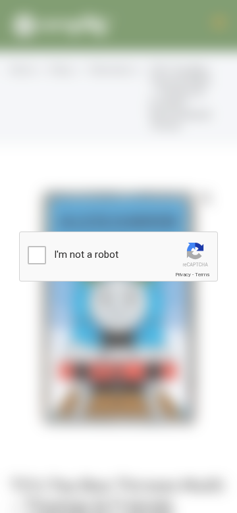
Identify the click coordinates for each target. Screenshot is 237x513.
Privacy (183, 275)
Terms (202, 275)
